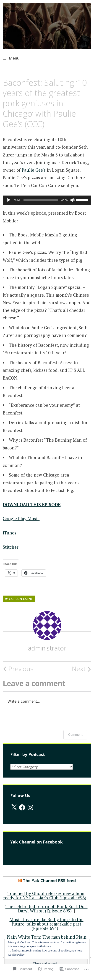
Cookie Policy (16, 954)
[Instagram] (30, 807)
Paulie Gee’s (34, 170)
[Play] (8, 200)
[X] (14, 807)
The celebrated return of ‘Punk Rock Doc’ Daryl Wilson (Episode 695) (46, 908)
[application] (47, 200)
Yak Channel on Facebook (36, 842)
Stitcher (10, 547)
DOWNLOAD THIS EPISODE (31, 504)
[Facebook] (22, 807)
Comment (75, 734)
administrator (47, 648)
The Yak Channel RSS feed (49, 880)
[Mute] (72, 200)
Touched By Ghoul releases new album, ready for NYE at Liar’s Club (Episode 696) (44, 895)
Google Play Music (21, 518)
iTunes (9, 533)
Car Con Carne (21, 599)
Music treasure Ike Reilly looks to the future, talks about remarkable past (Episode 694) (47, 924)
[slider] (82, 200)
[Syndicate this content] (20, 880)
